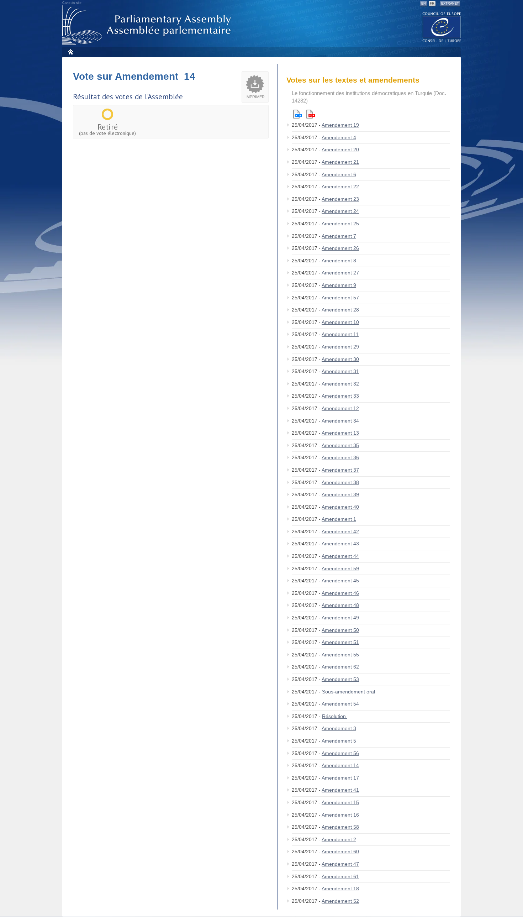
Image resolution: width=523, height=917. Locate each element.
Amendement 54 (340, 704)
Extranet (450, 3)
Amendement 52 (340, 901)
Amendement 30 (340, 359)
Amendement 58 (340, 827)
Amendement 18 (340, 888)
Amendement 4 (339, 137)
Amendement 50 (340, 630)
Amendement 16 (340, 815)
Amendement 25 (340, 223)
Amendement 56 (340, 753)
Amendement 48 (340, 605)
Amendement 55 (340, 654)
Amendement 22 (340, 186)
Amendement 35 (340, 445)
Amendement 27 (340, 273)
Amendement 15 (340, 802)
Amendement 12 (340, 408)
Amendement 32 (340, 384)
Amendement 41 (340, 790)
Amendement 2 (339, 839)
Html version (297, 114)
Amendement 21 (340, 162)
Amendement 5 (339, 741)
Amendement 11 (340, 334)
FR (432, 3)
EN (423, 3)
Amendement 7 (339, 236)
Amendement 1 (339, 519)
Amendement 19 (340, 125)
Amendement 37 (340, 470)
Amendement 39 (340, 494)
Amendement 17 (340, 778)
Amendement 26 (340, 248)
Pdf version (310, 114)
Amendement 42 (340, 531)
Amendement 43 (340, 543)
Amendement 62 (340, 667)
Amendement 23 (340, 199)
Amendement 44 (340, 556)
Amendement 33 (340, 396)
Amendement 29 (340, 347)
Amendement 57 (340, 297)
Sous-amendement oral (349, 692)
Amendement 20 (340, 149)
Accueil (70, 51)
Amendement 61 (340, 876)
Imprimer (255, 97)
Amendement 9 (339, 285)
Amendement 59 (340, 568)
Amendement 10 (340, 322)
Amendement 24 (340, 211)
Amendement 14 (340, 765)
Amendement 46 (340, 593)
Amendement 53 (340, 679)
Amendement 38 (340, 482)
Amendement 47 (340, 864)
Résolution (334, 716)
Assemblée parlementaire (148, 25)
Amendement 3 (339, 728)
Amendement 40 (340, 507)
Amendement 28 (340, 310)
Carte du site (71, 3)
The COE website (442, 26)
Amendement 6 (339, 174)
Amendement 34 (340, 421)
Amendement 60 (340, 851)
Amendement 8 (339, 260)
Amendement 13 (340, 433)
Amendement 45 (340, 580)
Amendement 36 (340, 457)
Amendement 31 (340, 371)
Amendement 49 (340, 617)
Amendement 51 (340, 642)
